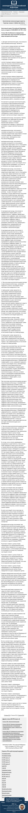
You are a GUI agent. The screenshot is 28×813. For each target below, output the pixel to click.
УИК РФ (4, 784)
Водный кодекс (6, 793)
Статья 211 (7, 715)
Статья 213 (21, 715)
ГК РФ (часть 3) (6, 762)
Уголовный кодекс (6, 755)
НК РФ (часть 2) (6, 776)
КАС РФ (4, 782)
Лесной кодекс (5, 797)
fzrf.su (14, 811)
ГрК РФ (4, 780)
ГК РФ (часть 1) (6, 757)
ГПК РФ (4, 768)
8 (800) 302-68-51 (19, 23)
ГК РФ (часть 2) (6, 759)
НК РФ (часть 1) (6, 774)
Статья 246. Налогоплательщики (11, 721)
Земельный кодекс (6, 795)
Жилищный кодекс (6, 772)
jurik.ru (25, 24)
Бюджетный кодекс (7, 789)
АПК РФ (4, 778)
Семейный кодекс (6, 770)
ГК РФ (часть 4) (6, 764)
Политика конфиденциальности (14, 810)
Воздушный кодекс (6, 791)
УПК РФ (4, 786)
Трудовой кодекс (6, 753)
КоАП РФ (4, 766)
